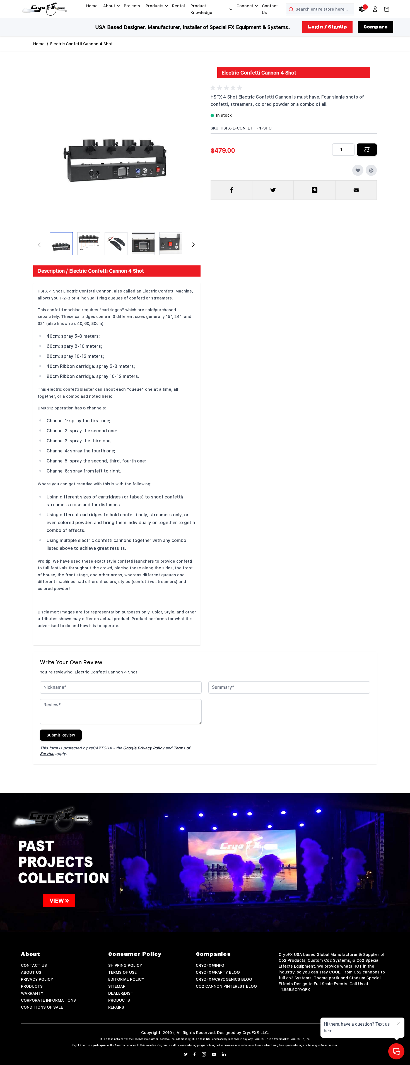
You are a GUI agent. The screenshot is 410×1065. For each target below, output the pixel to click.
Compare (375, 27)
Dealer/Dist (120, 993)
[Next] (193, 245)
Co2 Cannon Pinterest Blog (226, 986)
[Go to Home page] (44, 9)
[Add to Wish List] (357, 170)
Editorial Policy (126, 979)
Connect (245, 6)
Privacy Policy (37, 979)
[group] (227, 88)
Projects (132, 6)
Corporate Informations (48, 1000)
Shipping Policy (125, 965)
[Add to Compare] (371, 170)
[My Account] (375, 9)
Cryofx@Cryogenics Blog (224, 979)
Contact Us (270, 9)
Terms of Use (122, 972)
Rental (178, 6)
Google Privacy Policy (143, 748)
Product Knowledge (201, 9)
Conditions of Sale (42, 1007)
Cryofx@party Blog (218, 972)
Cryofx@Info (210, 965)
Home (92, 6)
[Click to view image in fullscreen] (116, 141)
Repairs (116, 1007)
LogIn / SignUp (327, 27)
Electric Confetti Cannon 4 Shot (81, 44)
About (109, 6)
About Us (31, 972)
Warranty (32, 993)
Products (154, 6)
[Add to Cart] (367, 149)
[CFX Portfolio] (205, 862)
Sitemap (117, 986)
